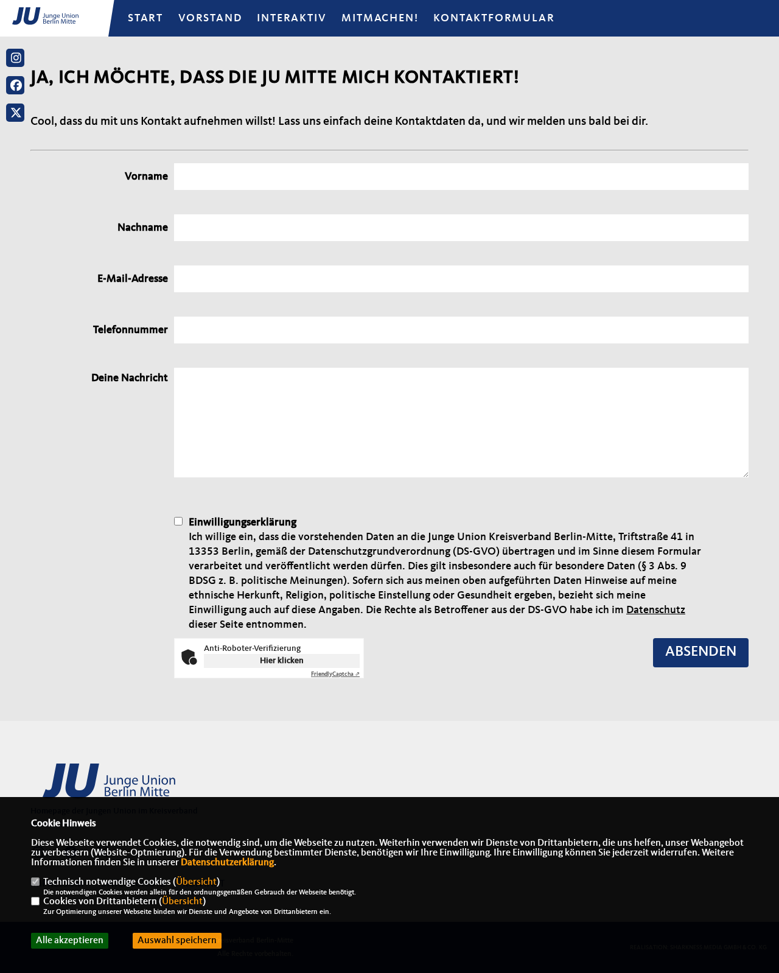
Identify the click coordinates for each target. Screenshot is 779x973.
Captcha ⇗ (335, 674)
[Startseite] (125, 788)
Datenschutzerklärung (227, 863)
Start (145, 18)
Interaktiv (291, 18)
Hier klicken (282, 660)
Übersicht (196, 882)
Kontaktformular (493, 18)
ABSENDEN (700, 652)
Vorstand (210, 18)
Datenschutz (655, 610)
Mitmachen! (379, 18)
